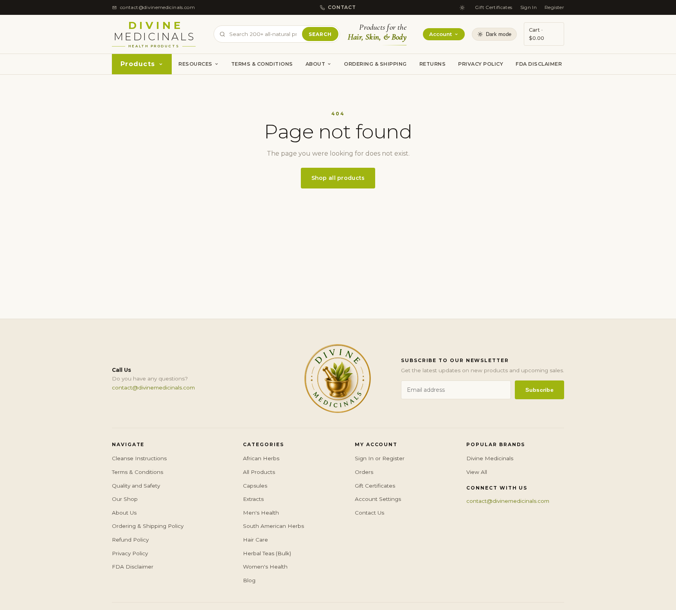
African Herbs (261, 458)
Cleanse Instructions (139, 458)
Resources (195, 64)
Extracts (253, 499)
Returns (432, 64)
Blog (249, 580)
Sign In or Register (380, 458)
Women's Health (265, 566)
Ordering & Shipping (375, 64)
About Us (124, 513)
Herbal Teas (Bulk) (267, 553)
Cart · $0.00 (536, 34)
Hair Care (255, 539)
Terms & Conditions (262, 64)
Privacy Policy (480, 64)
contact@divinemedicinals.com (153, 387)
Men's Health (261, 513)
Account (440, 34)
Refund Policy (130, 539)
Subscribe (539, 390)
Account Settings (378, 499)
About (315, 64)
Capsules (255, 486)
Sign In (528, 7)
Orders (364, 472)
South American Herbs (273, 526)
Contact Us (369, 513)
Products (137, 64)
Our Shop (125, 499)
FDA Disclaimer (539, 64)
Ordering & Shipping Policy (147, 526)
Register (554, 7)
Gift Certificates (493, 7)
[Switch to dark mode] (462, 7)
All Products (259, 472)
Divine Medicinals (489, 458)
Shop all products (338, 177)
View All (476, 472)
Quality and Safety (136, 486)
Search (320, 34)
